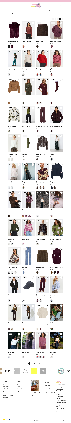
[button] (61, 5)
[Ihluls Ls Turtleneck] (14, 227)
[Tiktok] (50, 394)
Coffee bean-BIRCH (15, 272)
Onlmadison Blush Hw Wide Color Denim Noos (28, 324)
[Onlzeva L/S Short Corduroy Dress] (56, 256)
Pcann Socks (24, 154)
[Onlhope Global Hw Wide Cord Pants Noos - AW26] (42, 284)
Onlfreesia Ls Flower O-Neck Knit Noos (56, 239)
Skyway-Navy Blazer (51, 300)
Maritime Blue (40, 74)
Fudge (37, 131)
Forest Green (51, 329)
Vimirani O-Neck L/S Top (26, 41)
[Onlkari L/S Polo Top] (28, 199)
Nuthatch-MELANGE (9, 103)
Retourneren (19, 388)
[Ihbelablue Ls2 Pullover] (14, 340)
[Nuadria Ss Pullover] (56, 312)
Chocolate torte (9, 300)
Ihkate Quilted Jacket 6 (26, 239)
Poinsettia (37, 357)
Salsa (37, 74)
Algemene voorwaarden (8, 390)
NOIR (12, 187)
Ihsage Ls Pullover (53, 69)
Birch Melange (23, 74)
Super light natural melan (37, 329)
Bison (51, 272)
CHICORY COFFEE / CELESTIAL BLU (23, 357)
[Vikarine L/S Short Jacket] (42, 143)
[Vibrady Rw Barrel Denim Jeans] (42, 199)
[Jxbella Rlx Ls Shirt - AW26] (56, 284)
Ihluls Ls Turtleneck (11, 239)
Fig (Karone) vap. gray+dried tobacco (23, 216)
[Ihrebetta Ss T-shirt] (28, 340)
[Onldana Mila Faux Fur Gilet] (14, 30)
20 (39, 363)
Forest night (23, 103)
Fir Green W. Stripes (12, 329)
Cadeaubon (44, 10)
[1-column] (53, 19)
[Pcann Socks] (28, 143)
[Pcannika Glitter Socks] (56, 86)
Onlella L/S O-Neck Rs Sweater (56, 182)
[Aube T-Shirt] (14, 171)
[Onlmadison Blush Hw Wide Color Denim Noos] (28, 312)
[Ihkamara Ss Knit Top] (56, 340)
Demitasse (9, 74)
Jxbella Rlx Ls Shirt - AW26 (55, 295)
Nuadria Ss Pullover (54, 324)
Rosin (9, 244)
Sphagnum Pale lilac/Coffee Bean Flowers (51, 244)
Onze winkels (51, 10)
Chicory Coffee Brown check (37, 46)
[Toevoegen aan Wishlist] (19, 23)
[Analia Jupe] (56, 143)
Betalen (18, 386)
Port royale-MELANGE (40, 329)
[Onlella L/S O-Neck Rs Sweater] (56, 171)
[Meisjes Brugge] (35, 5)
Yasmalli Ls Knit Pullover (12, 154)
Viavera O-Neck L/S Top (12, 267)
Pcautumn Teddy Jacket (12, 126)
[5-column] (62, 19)
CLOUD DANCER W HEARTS (9, 357)
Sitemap (4, 399)
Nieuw (17, 10)
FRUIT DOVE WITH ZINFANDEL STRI (51, 74)
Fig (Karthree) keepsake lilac (26, 216)
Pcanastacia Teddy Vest (26, 126)
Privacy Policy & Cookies (8, 395)
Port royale (37, 103)
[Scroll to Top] (69, 417)
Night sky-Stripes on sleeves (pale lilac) (51, 187)
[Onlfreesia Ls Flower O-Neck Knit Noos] (56, 227)
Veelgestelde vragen (21, 383)
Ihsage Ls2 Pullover (39, 69)
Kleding (23, 10)
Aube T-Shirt (10, 182)
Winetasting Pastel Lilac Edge (51, 103)
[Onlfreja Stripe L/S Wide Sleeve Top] (42, 171)
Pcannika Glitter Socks (54, 98)
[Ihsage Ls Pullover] (56, 58)
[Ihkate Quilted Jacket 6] (28, 227)
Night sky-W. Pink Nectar (23, 300)
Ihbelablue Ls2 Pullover (12, 352)
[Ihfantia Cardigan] (28, 58)
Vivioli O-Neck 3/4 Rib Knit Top (42, 324)
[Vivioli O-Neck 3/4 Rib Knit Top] (42, 312)
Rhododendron (43, 357)
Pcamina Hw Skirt (39, 41)
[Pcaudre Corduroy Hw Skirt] (42, 256)
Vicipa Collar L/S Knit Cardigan (13, 98)
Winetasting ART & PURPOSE (51, 46)
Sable (23, 46)
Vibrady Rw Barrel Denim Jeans (42, 211)
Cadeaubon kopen (7, 383)
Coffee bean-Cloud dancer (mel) (40, 187)
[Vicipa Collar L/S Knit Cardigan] (14, 86)
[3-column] (58, 19)
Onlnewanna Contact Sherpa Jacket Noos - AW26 (14, 295)
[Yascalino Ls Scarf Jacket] (42, 227)
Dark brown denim (23, 329)
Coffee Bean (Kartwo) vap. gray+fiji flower (29, 216)
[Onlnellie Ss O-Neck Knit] (28, 171)
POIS (51, 159)
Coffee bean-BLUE (37, 159)
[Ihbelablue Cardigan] (42, 340)
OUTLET (37, 10)
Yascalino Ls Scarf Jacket (40, 239)
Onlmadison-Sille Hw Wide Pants (42, 126)
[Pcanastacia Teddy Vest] (28, 114)
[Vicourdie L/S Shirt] (28, 86)
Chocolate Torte (54, 272)
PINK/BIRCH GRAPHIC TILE (23, 244)
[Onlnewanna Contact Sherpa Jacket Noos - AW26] (14, 284)
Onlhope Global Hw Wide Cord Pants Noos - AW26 (42, 295)
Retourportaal (20, 390)
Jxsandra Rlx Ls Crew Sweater (55, 41)
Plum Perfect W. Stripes (9, 329)
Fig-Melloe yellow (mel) (43, 187)
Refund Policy (5, 393)
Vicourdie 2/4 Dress (40, 98)
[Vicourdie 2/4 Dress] (42, 86)
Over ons (5, 381)
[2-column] (55, 19)
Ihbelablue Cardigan (40, 352)
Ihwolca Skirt (52, 211)
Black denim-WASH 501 (37, 216)
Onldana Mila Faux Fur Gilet (13, 41)
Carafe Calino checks (37, 244)
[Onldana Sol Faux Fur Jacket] (14, 58)
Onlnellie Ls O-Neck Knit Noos (13, 211)
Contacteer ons (20, 381)
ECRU (9, 187)
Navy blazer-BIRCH (9, 272)
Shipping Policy (6, 392)
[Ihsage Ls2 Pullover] (42, 58)
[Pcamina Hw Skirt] (42, 30)
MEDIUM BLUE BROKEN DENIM (23, 272)
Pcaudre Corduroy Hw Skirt (41, 267)
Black (9, 46)
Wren (37, 272)
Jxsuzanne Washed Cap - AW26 (27, 295)
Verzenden (19, 384)
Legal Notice (5, 397)
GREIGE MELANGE (51, 216)
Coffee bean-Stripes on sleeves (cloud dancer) (54, 187)
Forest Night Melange (23, 187)
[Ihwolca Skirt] (56, 199)
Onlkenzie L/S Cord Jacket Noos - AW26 (56, 126)
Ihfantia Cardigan (25, 69)
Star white (12, 159)
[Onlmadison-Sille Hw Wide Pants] (42, 114)
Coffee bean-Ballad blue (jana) (37, 187)
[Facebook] (45, 394)
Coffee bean (40, 103)
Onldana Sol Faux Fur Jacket (13, 69)
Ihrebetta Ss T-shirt (25, 352)
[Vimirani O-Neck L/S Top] (28, 30)
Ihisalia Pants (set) (25, 267)
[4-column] (60, 19)
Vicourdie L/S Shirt (25, 98)
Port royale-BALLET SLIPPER (12, 272)
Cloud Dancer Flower (9, 131)
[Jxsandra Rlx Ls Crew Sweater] (56, 30)
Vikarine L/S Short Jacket (40, 154)
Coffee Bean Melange (9, 216)
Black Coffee (40, 300)
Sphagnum (23, 131)
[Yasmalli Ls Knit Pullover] (14, 143)
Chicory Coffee (40, 357)
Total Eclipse (12, 244)
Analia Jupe (52, 154)
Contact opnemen (6, 388)
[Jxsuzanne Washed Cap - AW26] (28, 284)
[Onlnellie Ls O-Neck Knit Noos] (14, 199)
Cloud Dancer (51, 357)
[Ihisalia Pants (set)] (28, 256)
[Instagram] (47, 394)
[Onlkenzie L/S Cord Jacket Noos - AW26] (56, 114)
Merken (30, 10)
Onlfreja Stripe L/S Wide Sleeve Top (42, 182)
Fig (12, 46)
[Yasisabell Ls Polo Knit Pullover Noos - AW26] (14, 312)
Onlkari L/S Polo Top (26, 211)
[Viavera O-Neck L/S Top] (14, 256)
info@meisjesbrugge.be (49, 392)
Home (9, 13)
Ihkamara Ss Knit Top (54, 352)
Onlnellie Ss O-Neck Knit (26, 182)
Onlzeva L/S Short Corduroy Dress (56, 267)
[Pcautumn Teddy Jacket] (14, 114)
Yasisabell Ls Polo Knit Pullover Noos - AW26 (13, 324)
